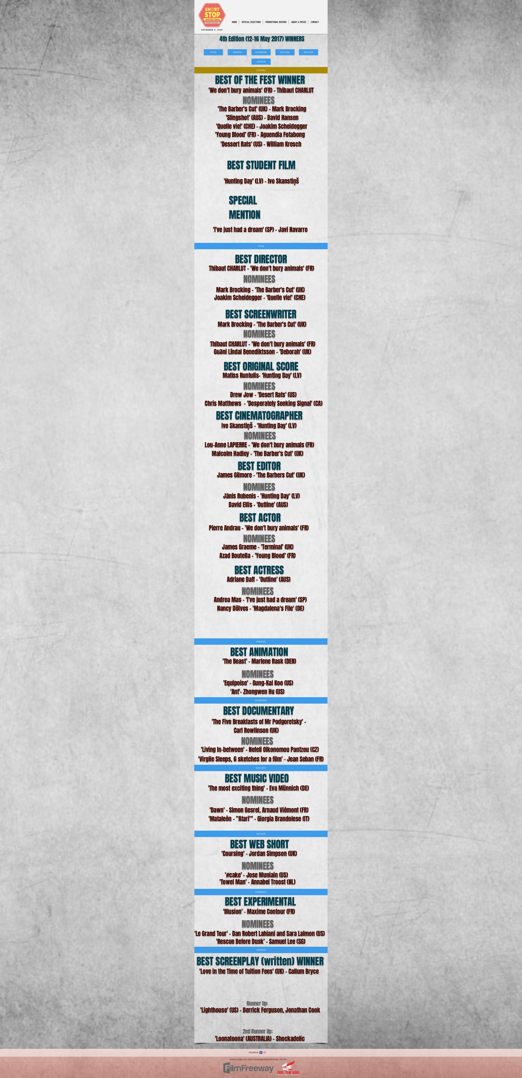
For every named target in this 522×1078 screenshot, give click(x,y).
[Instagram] (264, 1052)
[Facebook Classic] (261, 1052)
